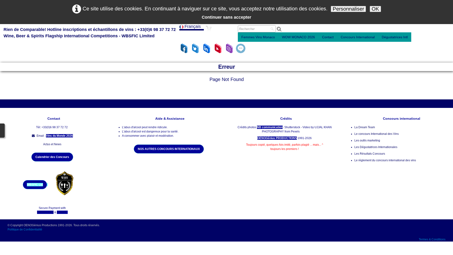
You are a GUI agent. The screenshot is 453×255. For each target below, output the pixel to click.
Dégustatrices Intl (395, 37)
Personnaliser (348, 9)
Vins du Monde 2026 (59, 135)
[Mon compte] (229, 31)
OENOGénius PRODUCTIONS (277, 138)
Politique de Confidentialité (25, 229)
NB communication (270, 127)
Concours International (358, 37)
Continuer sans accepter (226, 17)
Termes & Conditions (432, 239)
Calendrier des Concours (52, 157)
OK (375, 9)
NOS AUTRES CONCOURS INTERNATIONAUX (169, 149)
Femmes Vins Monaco (258, 37)
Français (193, 26)
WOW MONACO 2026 (298, 37)
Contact (328, 37)
